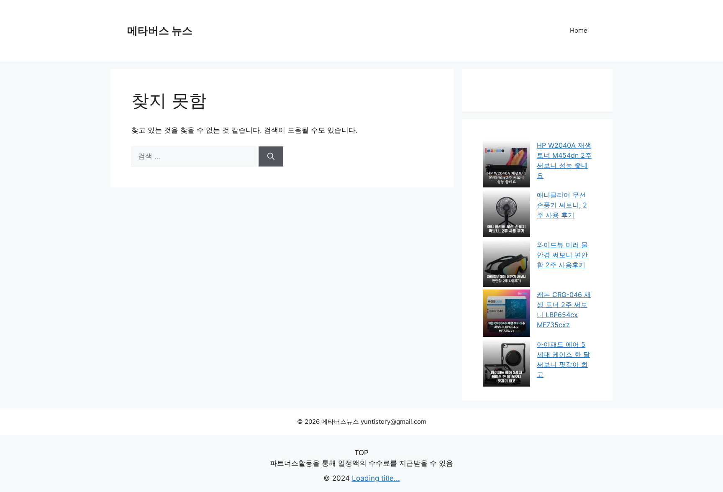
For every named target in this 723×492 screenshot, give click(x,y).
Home (578, 30)
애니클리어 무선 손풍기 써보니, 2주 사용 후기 (562, 205)
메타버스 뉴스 (159, 30)
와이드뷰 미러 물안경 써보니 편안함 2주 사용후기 (562, 255)
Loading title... (376, 478)
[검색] (271, 156)
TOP (361, 452)
